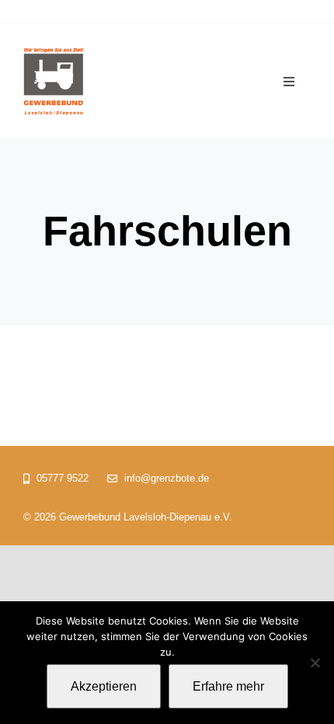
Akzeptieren (104, 686)
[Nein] (314, 662)
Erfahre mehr (228, 686)
